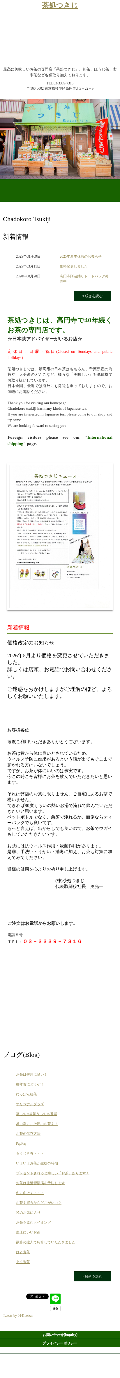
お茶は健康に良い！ (31, 1074)
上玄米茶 (23, 1262)
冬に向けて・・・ (30, 1193)
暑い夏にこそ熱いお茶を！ (37, 1124)
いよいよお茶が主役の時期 (37, 1163)
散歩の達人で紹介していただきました (45, 1242)
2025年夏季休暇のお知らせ (81, 256)
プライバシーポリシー (60, 1343)
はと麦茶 (23, 1252)
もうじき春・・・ (30, 1153)
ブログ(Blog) (21, 1054)
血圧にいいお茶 (28, 1232)
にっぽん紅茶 (26, 1094)
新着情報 (16, 236)
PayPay (21, 1144)
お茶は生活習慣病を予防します (40, 1183)
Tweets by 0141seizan (18, 1316)
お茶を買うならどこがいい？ (38, 1203)
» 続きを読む (92, 296)
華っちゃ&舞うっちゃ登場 (36, 1114)
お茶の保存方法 (28, 1134)
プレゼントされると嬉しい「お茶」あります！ (52, 1173)
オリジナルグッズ (30, 1104)
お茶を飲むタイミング (33, 1222)
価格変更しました (74, 266)
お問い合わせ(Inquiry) (60, 1335)
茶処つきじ (60, 5)
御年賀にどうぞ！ (30, 1084)
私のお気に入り (28, 1213)
